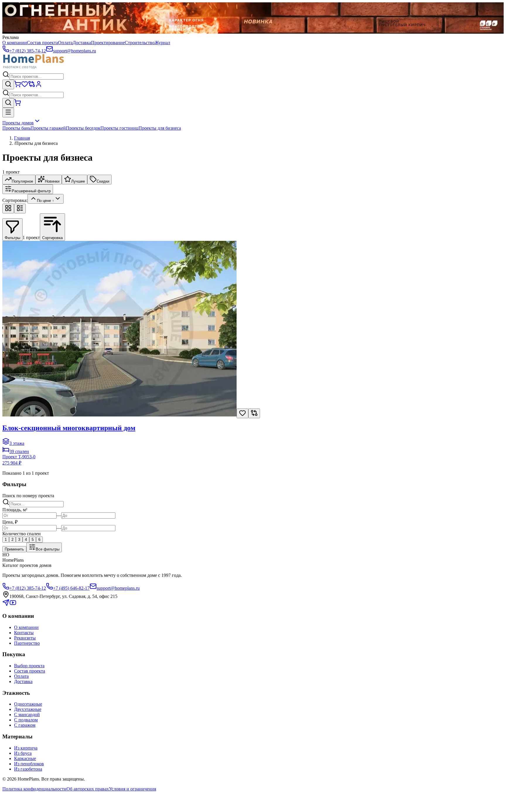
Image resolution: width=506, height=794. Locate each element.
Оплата (65, 42)
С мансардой (27, 714)
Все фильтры (47, 549)
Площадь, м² (14, 509)
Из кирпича (25, 747)
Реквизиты (25, 637)
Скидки (103, 181)
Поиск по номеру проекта (28, 495)
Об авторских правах (87, 788)
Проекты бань (16, 128)
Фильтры (12, 238)
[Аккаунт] (38, 85)
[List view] (20, 208)
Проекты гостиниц (119, 128)
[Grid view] (8, 208)
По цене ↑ (45, 200)
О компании (14, 42)
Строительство (140, 42)
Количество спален (21, 533)
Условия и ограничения (132, 788)
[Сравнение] (31, 85)
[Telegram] (5, 604)
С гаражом (24, 725)
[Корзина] (17, 85)
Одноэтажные (28, 704)
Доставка (82, 42)
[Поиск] (8, 84)
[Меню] (8, 112)
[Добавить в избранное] (242, 413)
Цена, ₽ (10, 521)
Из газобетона (28, 768)
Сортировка (52, 238)
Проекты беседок (83, 128)
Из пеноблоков (29, 763)
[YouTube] (12, 604)
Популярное (22, 181)
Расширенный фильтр (31, 191)
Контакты (24, 632)
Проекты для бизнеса (160, 128)
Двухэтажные (27, 709)
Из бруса (23, 753)
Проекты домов (18, 122)
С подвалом (26, 719)
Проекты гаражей (48, 128)
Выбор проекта (29, 665)
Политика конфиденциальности (34, 788)
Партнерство (27, 643)
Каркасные (25, 758)
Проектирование (108, 42)
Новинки (52, 181)
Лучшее (78, 181)
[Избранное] (24, 85)
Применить (14, 549)
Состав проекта (42, 42)
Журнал (162, 42)
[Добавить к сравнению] (254, 413)
